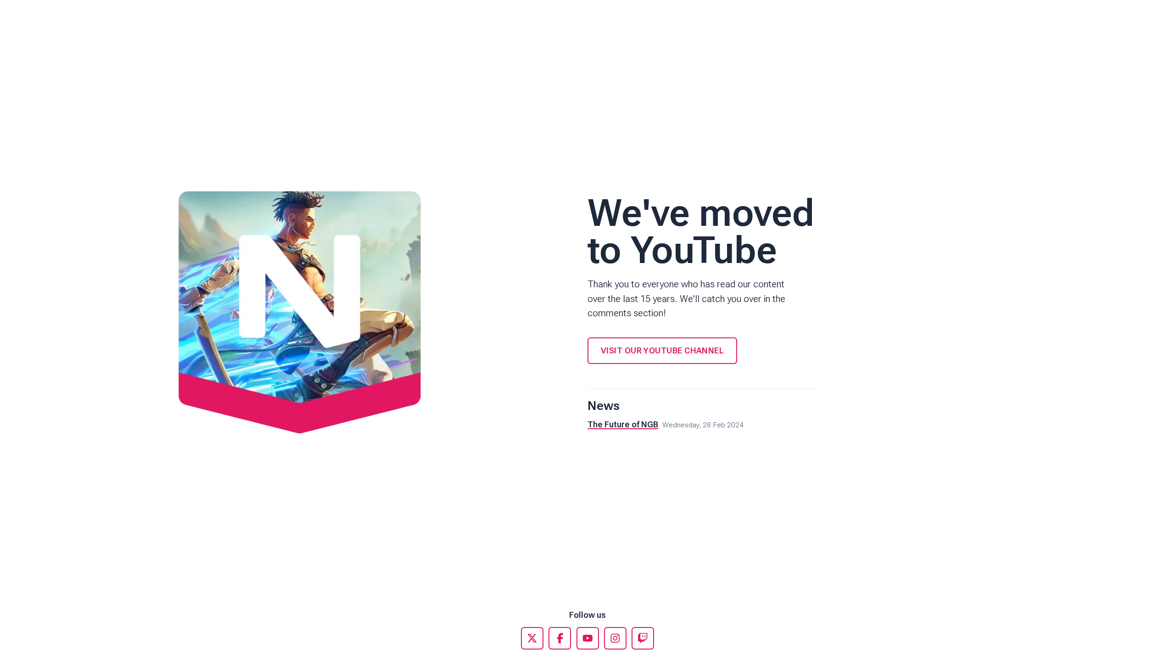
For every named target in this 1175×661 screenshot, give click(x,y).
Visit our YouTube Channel (662, 350)
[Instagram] (615, 638)
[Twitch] (643, 638)
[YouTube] (587, 638)
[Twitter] (532, 638)
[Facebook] (559, 638)
